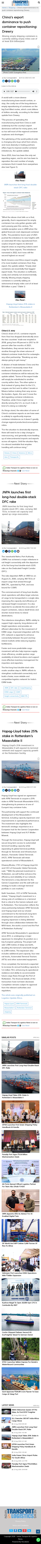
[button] (20, 47)
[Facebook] (9, 81)
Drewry (7, 453)
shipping (7, 1012)
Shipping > (13, 8)
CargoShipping (25, 688)
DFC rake (14, 688)
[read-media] (20, 175)
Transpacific (14, 457)
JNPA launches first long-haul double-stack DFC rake (20, 186)
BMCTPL (24, 696)
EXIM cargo (8, 692)
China (14, 453)
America (22, 453)
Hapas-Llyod (9, 1004)
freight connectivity (11, 696)
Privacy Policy (20, 1521)
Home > (5, 8)
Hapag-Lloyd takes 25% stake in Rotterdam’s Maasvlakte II (20, 305)
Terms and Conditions (20, 1526)
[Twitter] (6, 81)
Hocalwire (25, 1542)
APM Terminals (21, 1004)
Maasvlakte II (9, 1008)
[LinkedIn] (3, 81)
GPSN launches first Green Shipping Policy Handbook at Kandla (23, 1446)
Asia (6, 457)
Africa (30, 453)
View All (36, 1037)
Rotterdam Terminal (24, 1008)
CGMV (18, 692)
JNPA (6, 688)
